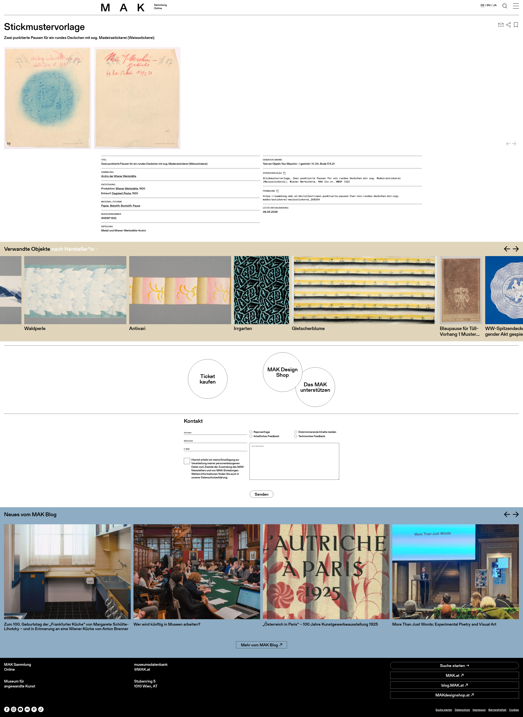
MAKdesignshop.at (452, 695)
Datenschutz (462, 710)
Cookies (514, 710)
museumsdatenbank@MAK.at (151, 667)
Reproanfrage (262, 432)
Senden (261, 494)
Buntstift (126, 205)
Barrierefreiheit (497, 710)
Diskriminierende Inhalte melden (317, 432)
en (489, 5)
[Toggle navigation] (516, 6)
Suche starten (452, 665)
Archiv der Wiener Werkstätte (118, 176)
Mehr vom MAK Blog (259, 645)
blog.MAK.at (452, 685)
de (482, 5)
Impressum (479, 710)
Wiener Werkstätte (127, 188)
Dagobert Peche (121, 193)
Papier (105, 205)
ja (495, 5)
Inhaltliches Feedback (266, 436)
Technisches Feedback (311, 436)
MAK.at (452, 675)
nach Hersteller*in (72, 249)
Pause (136, 205)
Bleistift (115, 205)
